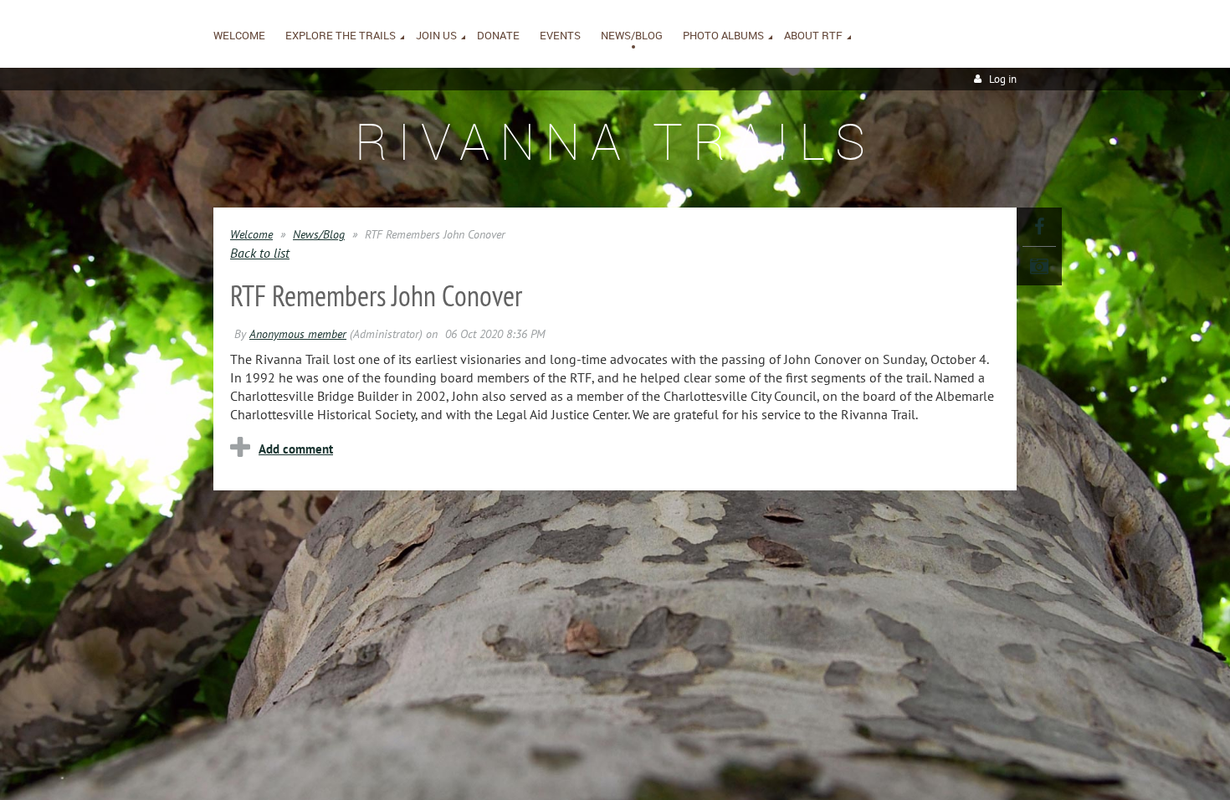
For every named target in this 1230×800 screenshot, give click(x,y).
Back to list (260, 252)
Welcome (251, 234)
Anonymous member (297, 333)
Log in (1003, 79)
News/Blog (319, 234)
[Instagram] (1039, 266)
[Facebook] (1039, 227)
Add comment (296, 449)
